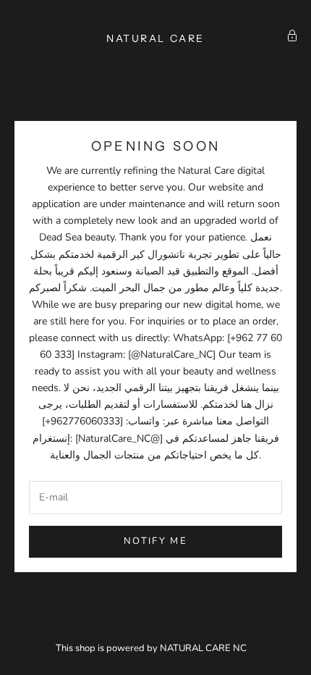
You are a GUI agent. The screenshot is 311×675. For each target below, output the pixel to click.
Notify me (155, 541)
